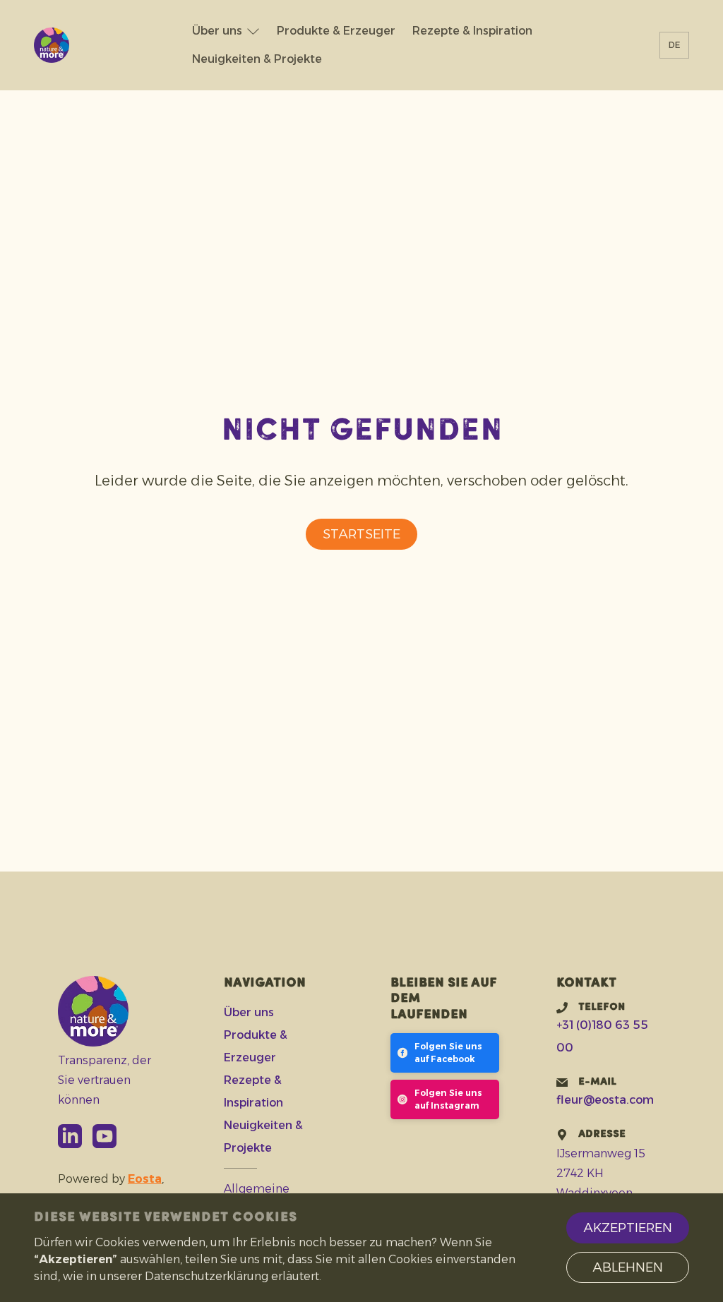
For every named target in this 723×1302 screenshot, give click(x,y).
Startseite (361, 534)
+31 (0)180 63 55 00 (602, 1036)
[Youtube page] (104, 1136)
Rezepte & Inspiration (472, 30)
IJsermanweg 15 (600, 1153)
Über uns (217, 30)
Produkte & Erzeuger (336, 30)
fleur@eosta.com (605, 1100)
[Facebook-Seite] (444, 1053)
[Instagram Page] (444, 1099)
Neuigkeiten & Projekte (257, 59)
